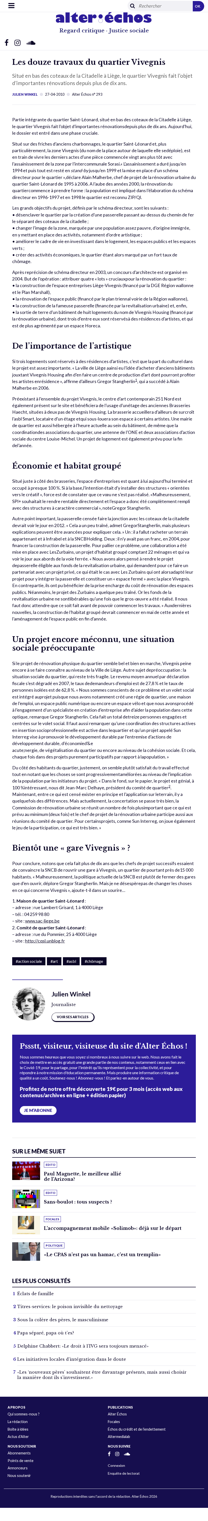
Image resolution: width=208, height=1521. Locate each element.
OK (197, 6)
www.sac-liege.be (42, 921)
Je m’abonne (38, 1110)
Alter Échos (117, 1414)
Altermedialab (119, 1436)
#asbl (71, 961)
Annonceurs (18, 1468)
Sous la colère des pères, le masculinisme (62, 1319)
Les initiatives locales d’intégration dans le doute (71, 1359)
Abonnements (19, 1453)
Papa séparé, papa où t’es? (45, 1332)
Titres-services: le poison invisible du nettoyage (70, 1306)
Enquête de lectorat (124, 1473)
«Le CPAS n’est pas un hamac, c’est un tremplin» (102, 1254)
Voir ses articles (73, 1017)
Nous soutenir (19, 1475)
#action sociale (29, 961)
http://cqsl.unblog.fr (45, 941)
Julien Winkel (25, 94)
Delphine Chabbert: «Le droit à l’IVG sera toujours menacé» (83, 1346)
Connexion (116, 1465)
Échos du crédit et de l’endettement (137, 1429)
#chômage (94, 961)
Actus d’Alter (18, 1436)
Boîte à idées (18, 1429)
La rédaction (18, 1421)
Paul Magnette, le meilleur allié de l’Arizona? (82, 1176)
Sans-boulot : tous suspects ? (78, 1202)
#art (54, 961)
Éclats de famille (35, 1293)
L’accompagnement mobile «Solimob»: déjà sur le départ (112, 1228)
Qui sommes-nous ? (24, 1414)
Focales (114, 1421)
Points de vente (20, 1460)
